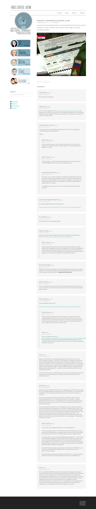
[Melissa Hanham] (21, 53)
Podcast (59, 13)
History (48, 92)
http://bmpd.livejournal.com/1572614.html (68, 111)
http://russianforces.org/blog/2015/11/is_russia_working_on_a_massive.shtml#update (65, 338)
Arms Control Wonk (48, 6)
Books (67, 13)
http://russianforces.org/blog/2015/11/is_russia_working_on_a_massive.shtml (60, 207)
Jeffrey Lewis (41, 22)
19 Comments (55, 22)
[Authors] (21, 81)
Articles (82, 13)
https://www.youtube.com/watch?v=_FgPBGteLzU (59, 236)
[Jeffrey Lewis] (21, 72)
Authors (74, 13)
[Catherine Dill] (21, 43)
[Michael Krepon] (21, 62)
